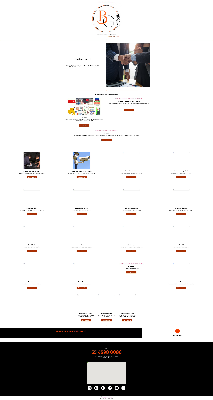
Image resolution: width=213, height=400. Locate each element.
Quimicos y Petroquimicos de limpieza (129, 101)
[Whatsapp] (177, 331)
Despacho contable (32, 208)
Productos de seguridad (181, 171)
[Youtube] (117, 388)
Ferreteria (106, 133)
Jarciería (84, 117)
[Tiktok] (110, 388)
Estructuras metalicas (131, 208)
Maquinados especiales (127, 313)
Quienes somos (111, 2)
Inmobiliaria (31, 245)
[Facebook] (90, 388)
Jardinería (82, 245)
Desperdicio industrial (81, 208)
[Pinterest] (103, 388)
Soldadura (181, 282)
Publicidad (131, 266)
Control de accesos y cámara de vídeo (81, 171)
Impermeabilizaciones (181, 208)
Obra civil (181, 245)
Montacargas (131, 245)
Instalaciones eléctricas (85, 313)
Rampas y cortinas (106, 313)
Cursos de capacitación (131, 171)
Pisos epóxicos (32, 282)
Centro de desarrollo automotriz (32, 171)
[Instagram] (96, 388)
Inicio (99, 2)
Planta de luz (81, 282)
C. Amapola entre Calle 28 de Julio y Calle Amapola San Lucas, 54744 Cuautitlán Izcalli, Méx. (106, 357)
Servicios (104, 2)
